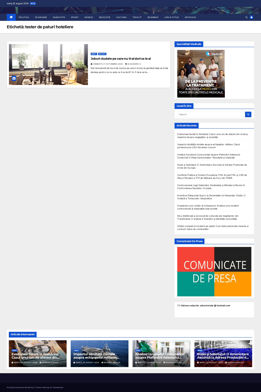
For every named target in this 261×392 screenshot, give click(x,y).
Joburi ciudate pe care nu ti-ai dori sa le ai (121, 58)
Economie (41, 17)
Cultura (121, 17)
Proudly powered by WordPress (20, 387)
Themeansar (57, 387)
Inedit (93, 54)
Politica (24, 17)
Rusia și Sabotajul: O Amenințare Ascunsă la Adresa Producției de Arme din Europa (223, 357)
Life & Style (171, 17)
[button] (247, 17)
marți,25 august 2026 (26, 362)
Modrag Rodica (50, 362)
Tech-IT (137, 17)
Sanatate (59, 17)
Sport (75, 17)
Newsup (45, 387)
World (89, 17)
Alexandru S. (134, 64)
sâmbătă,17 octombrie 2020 (108, 64)
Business (153, 17)
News (14, 350)
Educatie (104, 17)
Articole (190, 17)
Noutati (102, 54)
